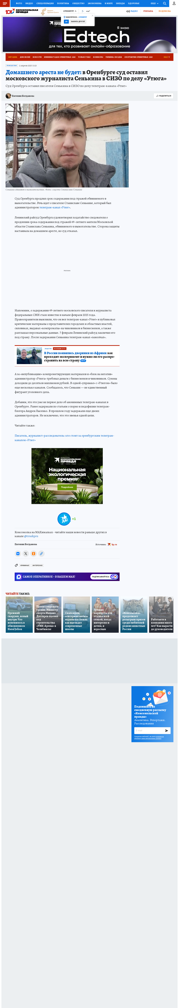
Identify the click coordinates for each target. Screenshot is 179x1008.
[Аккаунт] (174, 3)
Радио (134, 11)
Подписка (165, 11)
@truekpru (31, 536)
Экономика (94, 3)
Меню (5, 3)
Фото (19, 3)
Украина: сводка (114, 57)
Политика (63, 3)
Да (66, 21)
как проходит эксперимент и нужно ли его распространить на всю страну (79, 356)
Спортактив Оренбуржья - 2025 (138, 57)
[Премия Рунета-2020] (48, 11)
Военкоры (98, 57)
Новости (37, 57)
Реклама (148, 11)
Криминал (24, 565)
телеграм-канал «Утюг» (54, 207)
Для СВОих (25, 57)
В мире (109, 3)
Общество (78, 3)
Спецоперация (45, 3)
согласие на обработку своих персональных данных (149, 737)
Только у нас (84, 57)
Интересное (38, 565)
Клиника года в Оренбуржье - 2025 (60, 57)
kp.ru (114, 544)
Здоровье (133, 3)
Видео (29, 3)
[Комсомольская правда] (22, 11)
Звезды (120, 3)
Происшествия (12, 65)
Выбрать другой (78, 21)
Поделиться (165, 96)
